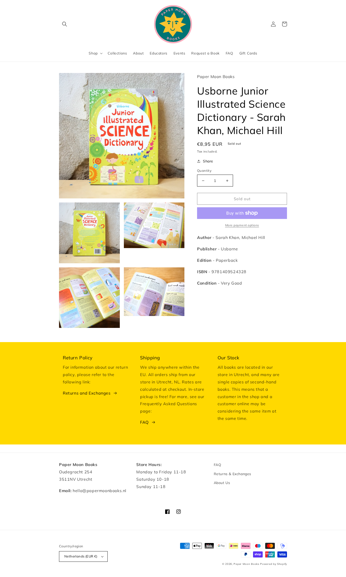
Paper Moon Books (246, 564)
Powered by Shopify (273, 564)
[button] (64, 24)
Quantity (204, 171)
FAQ (144, 422)
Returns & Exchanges (232, 474)
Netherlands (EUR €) (81, 556)
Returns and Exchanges (87, 393)
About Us (222, 482)
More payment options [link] (242, 225)
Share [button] (208, 161)
